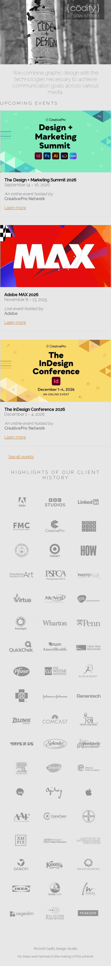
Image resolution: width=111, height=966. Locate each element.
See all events (21, 456)
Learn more (15, 207)
